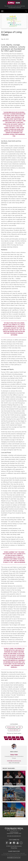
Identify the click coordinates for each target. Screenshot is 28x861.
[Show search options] (26, 11)
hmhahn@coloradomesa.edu (14, 760)
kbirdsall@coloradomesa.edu (13, 857)
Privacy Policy (14, 848)
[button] (2, 11)
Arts (20, 727)
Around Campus (11, 727)
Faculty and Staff (14, 730)
